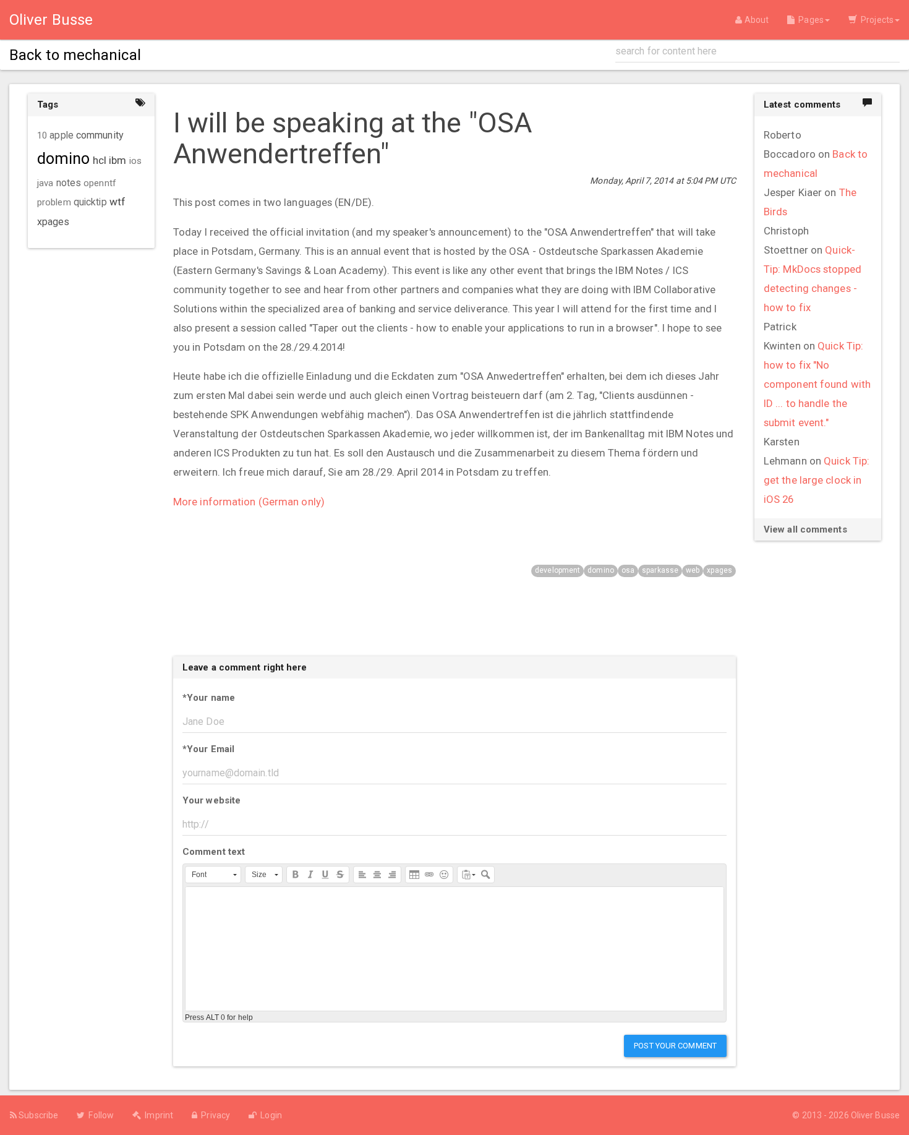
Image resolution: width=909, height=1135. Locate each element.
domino (600, 570)
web (692, 570)
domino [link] (63, 159)
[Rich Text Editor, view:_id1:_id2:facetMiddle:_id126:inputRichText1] (454, 949)
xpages (719, 570)
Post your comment (675, 1045)
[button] (213, 874)
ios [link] (135, 160)
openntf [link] (99, 183)
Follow (99, 1115)
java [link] (45, 183)
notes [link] (69, 183)
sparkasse (660, 570)
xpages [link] (53, 222)
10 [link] (42, 135)
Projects (875, 20)
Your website (211, 800)
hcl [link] (99, 160)
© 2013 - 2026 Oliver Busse (846, 1115)
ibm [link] (117, 160)
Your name (208, 697)
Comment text (213, 851)
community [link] (100, 135)
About (755, 20)
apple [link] (61, 135)
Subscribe (37, 1115)
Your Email (208, 749)
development (557, 570)
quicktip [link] (90, 202)
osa (627, 570)
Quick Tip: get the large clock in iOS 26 (816, 480)
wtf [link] (117, 201)
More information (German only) (249, 501)
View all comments (805, 529)
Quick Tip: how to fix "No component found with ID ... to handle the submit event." (817, 384)
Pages (809, 20)
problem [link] (54, 202)
